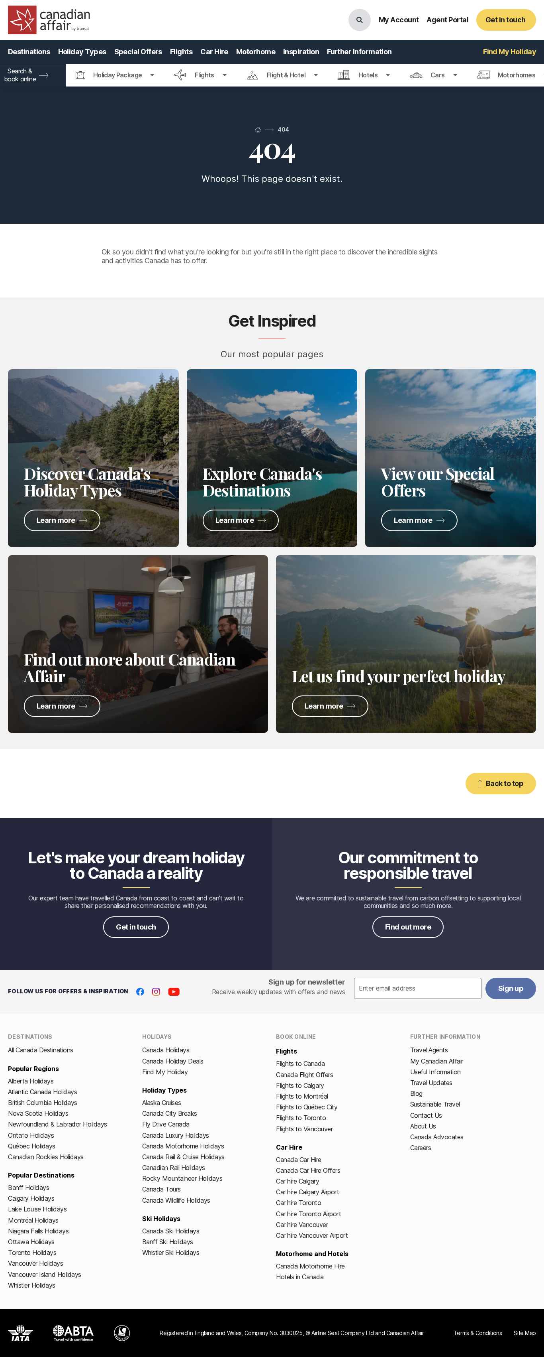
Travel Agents (429, 1050)
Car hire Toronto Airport (308, 1214)
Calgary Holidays (31, 1198)
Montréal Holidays (33, 1220)
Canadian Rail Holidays (173, 1168)
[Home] (258, 129)
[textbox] (417, 988)
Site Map (525, 1332)
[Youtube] (174, 992)
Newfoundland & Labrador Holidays (57, 1124)
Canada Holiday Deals (173, 1061)
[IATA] (20, 1333)
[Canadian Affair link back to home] (49, 20)
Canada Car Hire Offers (308, 1170)
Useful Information (435, 1072)
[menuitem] (29, 52)
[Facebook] (140, 992)
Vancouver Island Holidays (44, 1274)
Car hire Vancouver (302, 1225)
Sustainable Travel (435, 1104)
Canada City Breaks (169, 1113)
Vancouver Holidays (35, 1263)
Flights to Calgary (300, 1085)
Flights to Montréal (302, 1096)
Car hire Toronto (298, 1203)
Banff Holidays (28, 1188)
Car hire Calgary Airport (307, 1192)
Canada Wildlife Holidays (176, 1200)
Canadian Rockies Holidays (46, 1157)
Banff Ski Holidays (167, 1242)
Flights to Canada (300, 1063)
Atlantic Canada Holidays (42, 1092)
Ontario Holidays (31, 1135)
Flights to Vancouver (304, 1129)
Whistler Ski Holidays (171, 1253)
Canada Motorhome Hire (310, 1266)
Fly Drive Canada (166, 1124)
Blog (416, 1093)
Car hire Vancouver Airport (312, 1235)
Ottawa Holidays (31, 1242)
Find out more (408, 927)
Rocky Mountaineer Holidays (182, 1178)
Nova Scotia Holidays (38, 1113)
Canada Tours (161, 1189)
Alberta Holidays (30, 1081)
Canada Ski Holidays (171, 1231)
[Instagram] (156, 992)
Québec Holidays (31, 1146)
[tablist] (272, 75)
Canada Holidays (166, 1050)
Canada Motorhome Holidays (183, 1146)
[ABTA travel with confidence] (73, 1333)
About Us (423, 1126)
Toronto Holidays (32, 1253)
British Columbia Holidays (42, 1103)
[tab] (115, 75)
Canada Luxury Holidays (175, 1135)
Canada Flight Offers (304, 1075)
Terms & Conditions (478, 1332)
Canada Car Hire (298, 1160)
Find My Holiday (165, 1072)
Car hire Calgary (297, 1181)
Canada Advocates (437, 1137)
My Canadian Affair (436, 1061)
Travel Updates (431, 1083)
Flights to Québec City (306, 1107)
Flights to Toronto (301, 1118)
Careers (420, 1148)
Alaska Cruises (161, 1103)
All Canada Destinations (40, 1050)
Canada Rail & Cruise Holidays (183, 1157)
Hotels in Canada (299, 1277)
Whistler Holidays (31, 1285)
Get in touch (136, 927)
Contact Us (426, 1115)
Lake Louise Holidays (37, 1209)
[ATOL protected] (122, 1333)
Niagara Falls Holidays (38, 1231)
